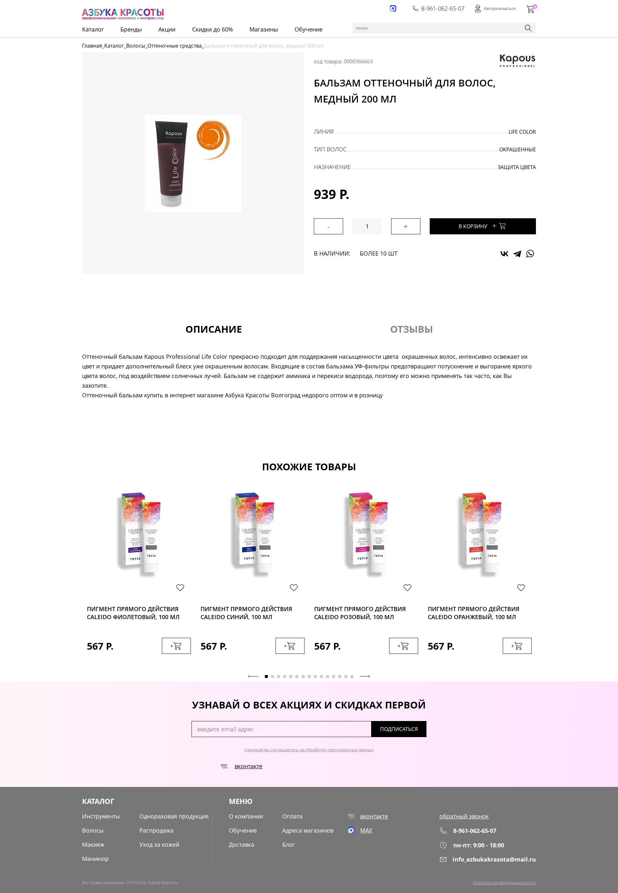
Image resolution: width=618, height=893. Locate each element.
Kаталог (93, 29)
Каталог (114, 45)
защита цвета (517, 167)
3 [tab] (278, 676)
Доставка (241, 844)
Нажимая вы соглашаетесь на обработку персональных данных (309, 750)
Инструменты (101, 816)
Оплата (292, 816)
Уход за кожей (159, 844)
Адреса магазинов (307, 830)
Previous (253, 676)
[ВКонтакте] (504, 253)
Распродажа (156, 830)
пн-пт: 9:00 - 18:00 (478, 845)
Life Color (522, 131)
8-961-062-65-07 (442, 8)
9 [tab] (315, 676)
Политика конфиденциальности (504, 882)
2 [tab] (272, 676)
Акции (166, 29)
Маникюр (95, 858)
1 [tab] (266, 676)
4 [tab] (284, 676)
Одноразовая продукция (174, 816)
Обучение (309, 29)
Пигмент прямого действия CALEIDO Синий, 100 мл (246, 613)
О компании (246, 816)
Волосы (135, 45)
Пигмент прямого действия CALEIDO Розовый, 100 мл (360, 613)
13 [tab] (339, 676)
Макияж (93, 844)
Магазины (263, 29)
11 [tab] (327, 676)
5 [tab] (290, 676)
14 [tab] (345, 676)
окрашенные (517, 149)
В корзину (478, 225)
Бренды (131, 29)
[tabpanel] (139, 579)
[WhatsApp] (530, 253)
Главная (92, 45)
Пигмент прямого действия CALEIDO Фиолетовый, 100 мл (133, 613)
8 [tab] (309, 676)
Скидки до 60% (212, 29)
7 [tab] (303, 676)
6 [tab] (296, 676)
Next (365, 676)
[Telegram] (517, 253)
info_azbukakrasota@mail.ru (494, 859)
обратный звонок (464, 816)
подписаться (399, 729)
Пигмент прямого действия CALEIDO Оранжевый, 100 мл (474, 613)
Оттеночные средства (174, 45)
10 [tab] (321, 676)
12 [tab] (333, 676)
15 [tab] (352, 676)
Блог (288, 844)
